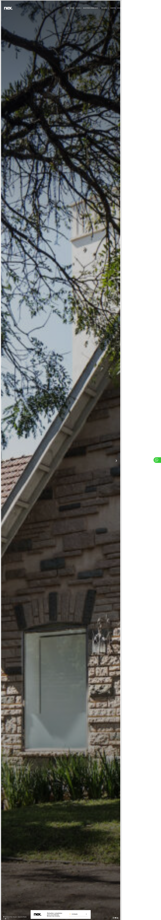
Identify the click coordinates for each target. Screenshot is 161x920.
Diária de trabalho (153, 8)
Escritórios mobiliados (91, 8)
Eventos (113, 8)
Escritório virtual (139, 8)
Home (67, 8)
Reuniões (105, 8)
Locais (79, 8)
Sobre (72, 8)
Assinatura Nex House (124, 8)
